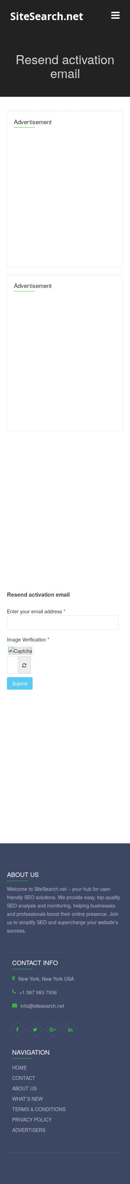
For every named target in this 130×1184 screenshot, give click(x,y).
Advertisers (28, 1129)
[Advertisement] (65, 195)
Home (19, 1067)
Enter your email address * (36, 611)
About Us (24, 1088)
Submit (19, 683)
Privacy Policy (32, 1119)
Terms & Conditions (39, 1109)
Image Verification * (28, 639)
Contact (23, 1077)
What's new (27, 1098)
